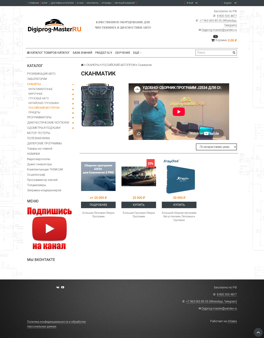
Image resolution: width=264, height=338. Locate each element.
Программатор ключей (42, 180)
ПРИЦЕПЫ (34, 112)
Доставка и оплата (62, 3)
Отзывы (107, 3)
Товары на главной (39, 148)
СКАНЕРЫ (34, 84)
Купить (139, 205)
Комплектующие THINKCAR (45, 169)
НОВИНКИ (33, 154)
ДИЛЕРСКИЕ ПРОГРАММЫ (44, 143)
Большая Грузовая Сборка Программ (139, 214)
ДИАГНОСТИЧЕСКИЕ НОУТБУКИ (48, 122)
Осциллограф (36, 174)
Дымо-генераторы (39, 164)
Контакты (93, 3)
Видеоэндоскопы (38, 159)
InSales (232, 321)
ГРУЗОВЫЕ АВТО (39, 98)
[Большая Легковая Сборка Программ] (98, 176)
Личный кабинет (125, 3)
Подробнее (98, 205)
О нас (80, 3)
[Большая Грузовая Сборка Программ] (138, 176)
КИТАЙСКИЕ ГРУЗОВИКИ (44, 103)
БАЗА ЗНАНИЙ (82, 52)
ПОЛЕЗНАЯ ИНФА (38, 138)
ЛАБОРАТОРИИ (37, 79)
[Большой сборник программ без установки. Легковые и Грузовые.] (179, 176)
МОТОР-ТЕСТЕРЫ (38, 133)
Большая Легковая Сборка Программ (98, 214)
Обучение (122, 52)
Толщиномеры (36, 185)
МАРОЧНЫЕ (36, 93)
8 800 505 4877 (227, 16)
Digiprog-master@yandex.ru (219, 30)
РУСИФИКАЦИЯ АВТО (41, 73)
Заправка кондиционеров (44, 190)
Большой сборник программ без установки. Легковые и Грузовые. (179, 216)
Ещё (136, 52)
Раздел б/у (103, 52)
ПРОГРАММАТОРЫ (39, 117)
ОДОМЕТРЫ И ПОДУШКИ (43, 127)
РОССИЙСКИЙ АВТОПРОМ (44, 107)
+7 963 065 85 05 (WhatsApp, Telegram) (211, 301)
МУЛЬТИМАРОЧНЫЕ (41, 89)
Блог (45, 3)
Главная (34, 3)
